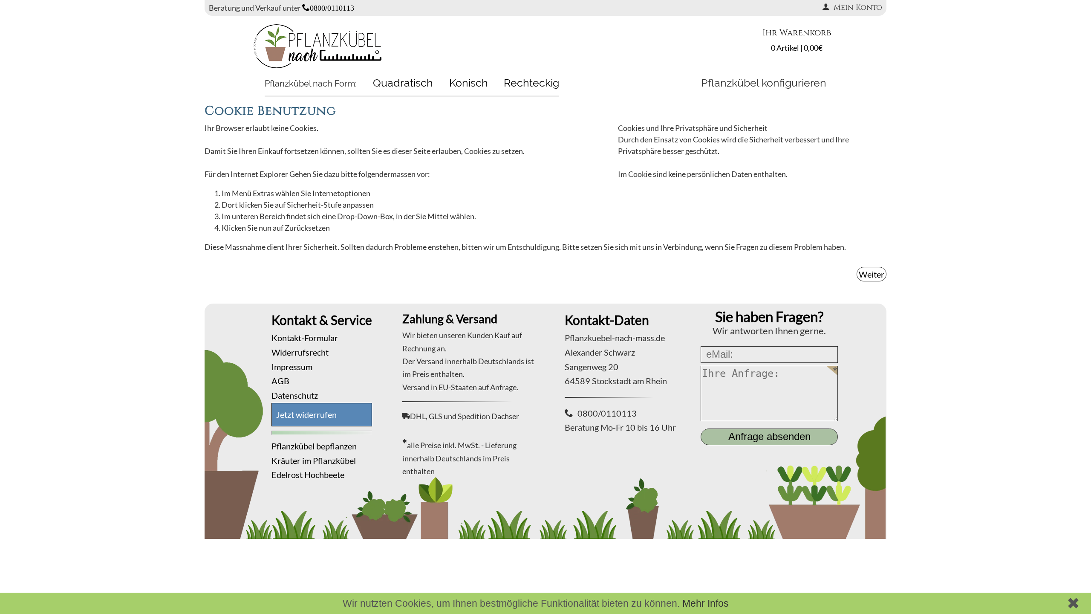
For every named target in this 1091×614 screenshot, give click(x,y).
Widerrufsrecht (300, 352)
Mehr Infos (705, 603)
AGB (280, 381)
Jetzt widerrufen (306, 414)
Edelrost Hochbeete (307, 474)
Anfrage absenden (769, 436)
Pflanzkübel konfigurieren (763, 82)
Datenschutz (294, 395)
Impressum (291, 367)
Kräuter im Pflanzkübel (313, 460)
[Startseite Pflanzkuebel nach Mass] (317, 65)
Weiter (871, 274)
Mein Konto (858, 8)
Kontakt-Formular (304, 338)
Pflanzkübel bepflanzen (314, 446)
